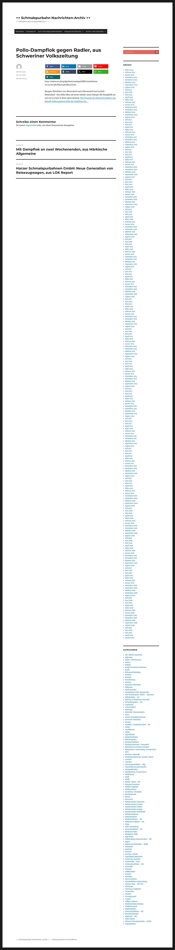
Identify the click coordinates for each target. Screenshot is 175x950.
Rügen (127, 842)
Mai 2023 (128, 95)
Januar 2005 (129, 638)
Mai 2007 (128, 573)
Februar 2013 (130, 401)
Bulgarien (128, 687)
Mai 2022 (128, 125)
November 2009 (131, 498)
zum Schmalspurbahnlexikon (50, 31)
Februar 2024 (130, 72)
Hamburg (128, 710)
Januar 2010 (129, 493)
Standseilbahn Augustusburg (136, 881)
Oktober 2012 (130, 411)
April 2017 (129, 277)
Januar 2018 (129, 254)
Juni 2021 (128, 152)
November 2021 (131, 140)
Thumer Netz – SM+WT (134, 884)
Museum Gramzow (132, 784)
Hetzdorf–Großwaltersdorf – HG (137, 725)
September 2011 (131, 444)
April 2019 (129, 217)
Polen (127, 824)
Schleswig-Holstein (132, 859)
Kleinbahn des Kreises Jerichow (137, 747)
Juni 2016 (128, 302)
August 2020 (130, 177)
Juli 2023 (128, 90)
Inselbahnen (130, 730)
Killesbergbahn (131, 740)
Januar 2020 (129, 194)
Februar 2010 (130, 491)
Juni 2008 (128, 541)
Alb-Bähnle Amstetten (133, 655)
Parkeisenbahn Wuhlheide (135, 812)
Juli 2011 (128, 448)
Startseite (20, 31)
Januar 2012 (129, 434)
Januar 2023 (129, 105)
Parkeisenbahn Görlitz (133, 807)
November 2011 (131, 439)
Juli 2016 (128, 299)
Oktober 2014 (130, 351)
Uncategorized (130, 896)
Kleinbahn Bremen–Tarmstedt (137, 745)
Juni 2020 (128, 182)
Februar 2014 (130, 371)
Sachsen (128, 852)
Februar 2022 (130, 132)
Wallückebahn (130, 909)
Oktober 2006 (130, 590)
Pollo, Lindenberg (132, 827)
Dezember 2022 (131, 107)
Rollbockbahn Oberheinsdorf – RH (138, 839)
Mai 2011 (128, 453)
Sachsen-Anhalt (131, 854)
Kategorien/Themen (73, 31)
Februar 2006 (130, 610)
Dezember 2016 (131, 287)
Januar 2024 (129, 75)
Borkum (128, 675)
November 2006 (131, 588)
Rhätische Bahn (131, 832)
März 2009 (129, 518)
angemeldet (31, 125)
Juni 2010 (128, 481)
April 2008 (129, 546)
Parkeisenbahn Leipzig (133, 809)
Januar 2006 (129, 613)
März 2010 (129, 488)
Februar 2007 (130, 580)
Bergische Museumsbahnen (135, 667)
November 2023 (131, 80)
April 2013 (129, 396)
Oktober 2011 (130, 441)
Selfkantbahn (130, 872)
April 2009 (129, 516)
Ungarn (128, 899)
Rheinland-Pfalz (131, 834)
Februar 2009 (130, 521)
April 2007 (129, 576)
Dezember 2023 (131, 77)
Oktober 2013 (130, 381)
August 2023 (130, 87)
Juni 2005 (128, 630)
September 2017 (131, 264)
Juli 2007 (128, 568)
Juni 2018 (128, 242)
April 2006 (129, 605)
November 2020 (131, 170)
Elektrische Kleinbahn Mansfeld (137, 700)
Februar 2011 (130, 461)
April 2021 (129, 157)
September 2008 (131, 533)
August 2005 (130, 625)
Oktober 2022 (130, 112)
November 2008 (131, 528)
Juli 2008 (128, 538)
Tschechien (129, 891)
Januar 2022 (129, 135)
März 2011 (129, 458)
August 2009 (130, 506)
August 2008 (130, 536)
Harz (127, 715)
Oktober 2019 (130, 202)
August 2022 (130, 117)
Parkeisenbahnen (131, 814)
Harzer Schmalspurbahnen (135, 717)
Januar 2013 (129, 404)
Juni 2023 (128, 92)
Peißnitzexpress (131, 817)
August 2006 (130, 595)
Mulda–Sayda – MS (132, 782)
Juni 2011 (128, 451)
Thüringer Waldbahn (133, 889)
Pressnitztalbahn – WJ (133, 829)
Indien (127, 727)
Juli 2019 (128, 209)
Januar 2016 (129, 314)
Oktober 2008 (130, 531)
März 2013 (129, 399)
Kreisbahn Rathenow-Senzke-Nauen (139, 757)
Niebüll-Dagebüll (131, 787)
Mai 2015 (128, 334)
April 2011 (128, 456)
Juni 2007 (128, 571)
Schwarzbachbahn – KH (134, 864)
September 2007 (131, 563)
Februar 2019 (130, 222)
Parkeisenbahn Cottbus (134, 804)
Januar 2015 (129, 344)
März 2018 (129, 249)
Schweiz (128, 869)
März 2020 (129, 189)
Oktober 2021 (130, 142)
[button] (52, 66)
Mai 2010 (128, 483)
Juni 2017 (128, 272)
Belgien (128, 665)
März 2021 (129, 160)
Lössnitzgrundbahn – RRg (135, 764)
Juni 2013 (128, 391)
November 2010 (131, 468)
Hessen (128, 722)
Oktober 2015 (130, 321)
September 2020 (131, 175)
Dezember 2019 (131, 197)
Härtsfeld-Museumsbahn (135, 712)
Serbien (128, 874)
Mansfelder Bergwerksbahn (135, 767)
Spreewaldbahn (131, 879)
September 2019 (131, 204)
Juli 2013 (128, 389)
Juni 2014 (128, 361)
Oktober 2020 (130, 172)
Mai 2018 (128, 244)
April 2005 (129, 635)
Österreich (129, 799)
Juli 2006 (128, 598)
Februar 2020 (130, 192)
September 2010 (131, 473)
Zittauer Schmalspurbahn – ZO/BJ (138, 921)
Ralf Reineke (21, 72)
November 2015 (131, 319)
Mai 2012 (128, 424)
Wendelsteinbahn (132, 914)
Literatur (128, 762)
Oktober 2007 (130, 561)
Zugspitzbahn (130, 924)
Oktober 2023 (130, 82)
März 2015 (129, 339)
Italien (127, 732)
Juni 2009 (128, 511)
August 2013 (129, 386)
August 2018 (129, 237)
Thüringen (129, 886)
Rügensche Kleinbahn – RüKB (136, 844)
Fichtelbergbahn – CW (133, 702)
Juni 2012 (128, 421)
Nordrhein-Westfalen (133, 792)
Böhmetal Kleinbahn (133, 672)
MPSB (127, 779)
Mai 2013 (128, 394)
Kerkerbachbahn (131, 737)
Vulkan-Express (131, 901)
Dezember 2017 (131, 257)
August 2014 (129, 356)
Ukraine (128, 894)
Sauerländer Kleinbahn (133, 857)
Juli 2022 (128, 120)
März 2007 (129, 578)
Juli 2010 (128, 478)
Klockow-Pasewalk (132, 754)
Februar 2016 (130, 311)
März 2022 (129, 130)
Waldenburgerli (131, 906)
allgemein (129, 657)
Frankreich (129, 705)
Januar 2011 (129, 463)
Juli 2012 (128, 419)
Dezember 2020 (131, 167)
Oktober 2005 (130, 620)
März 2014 (129, 369)
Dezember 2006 (131, 585)
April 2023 (129, 97)
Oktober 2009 (130, 501)
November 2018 (131, 229)
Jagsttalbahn (130, 735)
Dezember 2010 (131, 466)
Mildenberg (129, 774)
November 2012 (131, 409)
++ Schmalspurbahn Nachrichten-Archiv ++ (53, 18)
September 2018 (131, 234)
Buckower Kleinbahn (133, 685)
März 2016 (129, 309)
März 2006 (129, 608)
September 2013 (131, 384)
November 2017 (131, 259)
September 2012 (131, 414)
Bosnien (128, 677)
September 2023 (131, 85)
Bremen (128, 682)
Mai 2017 (128, 274)
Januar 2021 (129, 165)
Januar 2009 (129, 523)
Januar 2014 (129, 374)
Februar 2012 (130, 431)
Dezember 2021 (131, 137)
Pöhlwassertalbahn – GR (134, 822)
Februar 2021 (130, 162)
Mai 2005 (128, 633)
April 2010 (129, 486)
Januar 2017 (129, 284)
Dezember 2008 (131, 526)
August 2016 (130, 297)
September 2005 (131, 623)
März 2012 (129, 429)
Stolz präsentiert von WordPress (64, 940)
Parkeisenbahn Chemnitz (134, 802)
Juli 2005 (128, 628)
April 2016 (129, 307)
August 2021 (129, 147)
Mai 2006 (128, 603)
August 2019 (130, 207)
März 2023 (129, 100)
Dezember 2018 (131, 227)
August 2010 (129, 476)
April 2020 (129, 187)
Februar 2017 (130, 282)
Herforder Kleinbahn (133, 720)
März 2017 (129, 279)
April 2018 (129, 247)
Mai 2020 (128, 184)
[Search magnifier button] (157, 52)
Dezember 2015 (131, 316)
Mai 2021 (128, 155)
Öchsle (127, 797)
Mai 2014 (128, 364)
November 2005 (131, 618)
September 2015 (131, 324)
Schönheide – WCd (132, 862)
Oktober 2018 (130, 232)
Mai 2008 (128, 543)
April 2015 (129, 336)
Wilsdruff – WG (131, 916)
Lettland (128, 759)
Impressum (31, 31)
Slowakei (128, 877)
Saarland (128, 849)
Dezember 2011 (131, 436)
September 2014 (131, 354)
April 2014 (129, 366)
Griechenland (130, 707)
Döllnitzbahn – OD (132, 697)
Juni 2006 (128, 600)
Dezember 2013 (131, 376)
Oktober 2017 (130, 262)
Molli (127, 777)
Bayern (127, 662)
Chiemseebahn (130, 690)
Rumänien (129, 847)
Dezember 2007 (131, 556)
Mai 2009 (128, 513)
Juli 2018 (128, 239)
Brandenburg (21, 78)
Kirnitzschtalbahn (132, 742)
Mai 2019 (128, 214)
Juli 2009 (128, 508)
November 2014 (131, 349)
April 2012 (129, 426)
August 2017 (129, 267)
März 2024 (129, 70)
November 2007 (131, 558)
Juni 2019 (128, 212)
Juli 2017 (128, 269)
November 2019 (131, 199)
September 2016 (131, 294)
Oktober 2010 (130, 471)
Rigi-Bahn (129, 837)
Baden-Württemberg (133, 660)
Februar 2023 (130, 102)
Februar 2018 (130, 252)
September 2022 (131, 115)
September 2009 (131, 503)
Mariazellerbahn (131, 769)
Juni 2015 (128, 331)
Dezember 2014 (131, 346)
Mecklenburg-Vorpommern (136, 772)
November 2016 (131, 289)
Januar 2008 (129, 553)
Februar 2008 (130, 551)
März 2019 (129, 219)
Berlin (127, 670)
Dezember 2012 (131, 406)
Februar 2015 (130, 341)
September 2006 (131, 593)
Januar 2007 (129, 583)
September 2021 (131, 145)
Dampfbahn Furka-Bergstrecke (137, 692)
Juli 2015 (128, 329)
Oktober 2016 (130, 292)
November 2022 (131, 110)
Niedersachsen (130, 789)
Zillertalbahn (130, 919)
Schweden (129, 867)
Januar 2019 (129, 224)
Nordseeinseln (130, 794)
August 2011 (129, 446)
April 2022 (129, 127)
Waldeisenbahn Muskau (134, 904)
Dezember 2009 (131, 496)
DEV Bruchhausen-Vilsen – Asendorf (139, 695)
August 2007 (130, 566)
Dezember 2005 (131, 615)
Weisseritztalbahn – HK (134, 911)
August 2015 (129, 326)
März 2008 (129, 548)
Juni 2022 (128, 122)
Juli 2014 (128, 359)
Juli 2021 (128, 150)
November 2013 (131, 379)
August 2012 (129, 416)
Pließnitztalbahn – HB (133, 819)
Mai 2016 (128, 304)
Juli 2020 (128, 179)
